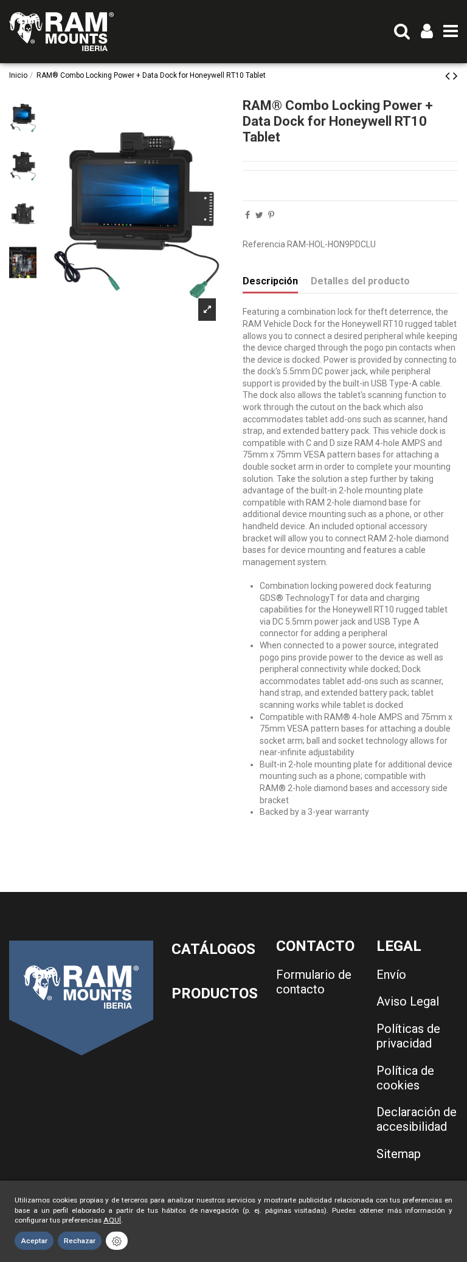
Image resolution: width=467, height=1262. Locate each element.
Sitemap (398, 1154)
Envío (391, 974)
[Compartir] (247, 215)
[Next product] (455, 76)
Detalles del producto (360, 281)
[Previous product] (449, 76)
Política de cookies (405, 1077)
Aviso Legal (407, 1001)
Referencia (264, 244)
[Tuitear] (259, 215)
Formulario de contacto (313, 981)
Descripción (270, 281)
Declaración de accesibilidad (416, 1119)
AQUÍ (112, 1220)
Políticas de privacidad (408, 1036)
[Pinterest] (271, 215)
